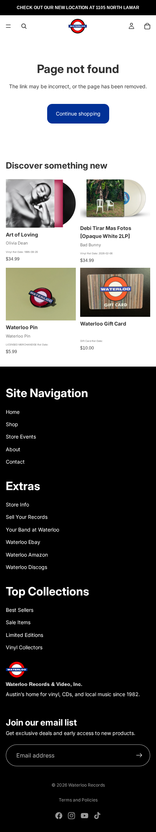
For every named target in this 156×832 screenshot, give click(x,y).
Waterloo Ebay (23, 542)
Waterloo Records (86, 785)
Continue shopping (78, 113)
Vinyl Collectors (24, 647)
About (13, 449)
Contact (15, 462)
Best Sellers (19, 610)
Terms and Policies (78, 800)
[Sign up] (139, 755)
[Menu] (8, 26)
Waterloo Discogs (26, 567)
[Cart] (147, 26)
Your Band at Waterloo (32, 529)
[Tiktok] (97, 815)
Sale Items (18, 622)
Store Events (21, 436)
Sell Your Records (27, 517)
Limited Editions (24, 635)
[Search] (24, 26)
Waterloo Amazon (27, 555)
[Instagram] (71, 815)
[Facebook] (58, 815)
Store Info (17, 504)
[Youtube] (84, 815)
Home (13, 412)
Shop (12, 424)
